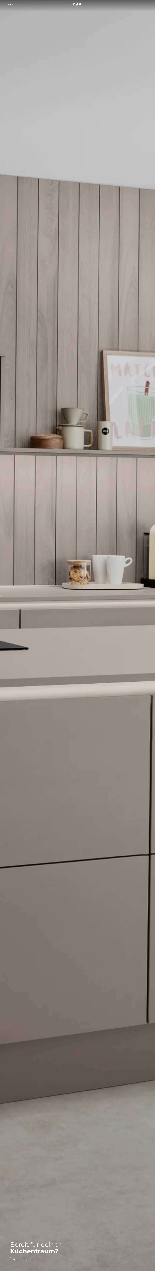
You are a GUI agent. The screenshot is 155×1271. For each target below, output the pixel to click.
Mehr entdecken (20, 1260)
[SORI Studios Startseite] (77, 4)
